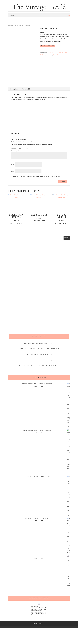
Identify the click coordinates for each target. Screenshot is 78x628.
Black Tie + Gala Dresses (55, 52)
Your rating (14, 148)
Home (9, 25)
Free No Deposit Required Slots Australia (39, 349)
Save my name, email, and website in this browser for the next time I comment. (36, 176)
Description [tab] (14, 89)
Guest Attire (56, 55)
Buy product (47, 46)
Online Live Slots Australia (39, 354)
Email (13, 171)
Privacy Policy (38, 623)
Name (13, 164)
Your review (15, 151)
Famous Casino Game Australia (39, 343)
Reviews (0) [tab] (26, 89)
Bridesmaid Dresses (17, 25)
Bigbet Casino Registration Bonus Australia (39, 365)
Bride (65, 52)
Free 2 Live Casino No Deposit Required (39, 360)
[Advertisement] (39, 114)
